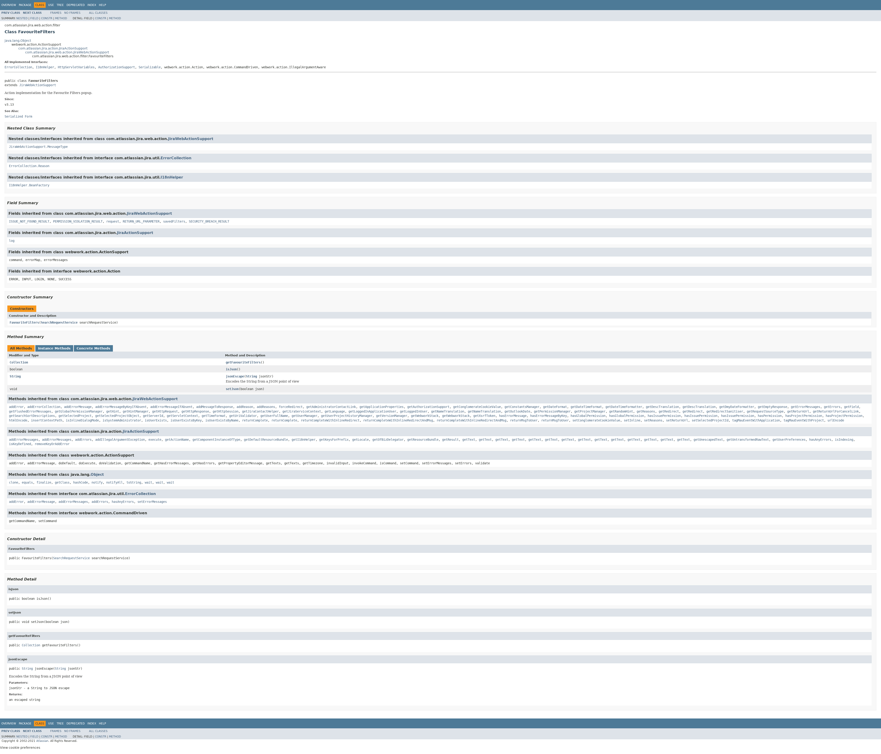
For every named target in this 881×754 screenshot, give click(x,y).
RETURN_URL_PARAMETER (141, 221)
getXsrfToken (484, 416)
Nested (22, 18)
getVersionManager (391, 416)
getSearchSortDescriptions (32, 416)
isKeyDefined (20, 444)
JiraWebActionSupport (37, 85)
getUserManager (304, 416)
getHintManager (135, 411)
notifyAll (114, 482)
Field (34, 18)
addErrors (83, 439)
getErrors (832, 407)
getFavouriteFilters (243, 362)
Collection (19, 362)
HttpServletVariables (76, 67)
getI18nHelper (303, 439)
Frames (55, 12)
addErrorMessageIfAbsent (171, 407)
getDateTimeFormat (586, 407)
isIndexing (844, 439)
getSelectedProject (75, 416)
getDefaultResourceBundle (266, 439)
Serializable (150, 67)
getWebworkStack (424, 416)
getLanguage (335, 411)
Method (61, 18)
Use (51, 5)
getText (468, 439)
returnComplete (255, 420)
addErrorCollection (43, 407)
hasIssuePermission (664, 416)
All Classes (98, 12)
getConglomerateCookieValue (477, 407)
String (15, 376)
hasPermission (770, 416)
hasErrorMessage (513, 416)
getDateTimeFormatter (623, 407)
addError (16, 407)
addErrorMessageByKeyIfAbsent (121, 407)
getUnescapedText (708, 439)
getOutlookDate (517, 411)
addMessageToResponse (214, 407)
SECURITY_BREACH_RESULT (209, 221)
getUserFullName (274, 416)
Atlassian (42, 741)
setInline (632, 420)
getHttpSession (225, 411)
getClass (62, 482)
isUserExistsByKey (186, 420)
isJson (231, 369)
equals (27, 482)
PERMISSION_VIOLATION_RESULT (78, 221)
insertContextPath (46, 420)
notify (97, 482)
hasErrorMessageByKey (548, 416)
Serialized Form (18, 116)
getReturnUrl (798, 411)
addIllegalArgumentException (120, 439)
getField (851, 407)
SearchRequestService (59, 322)
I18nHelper (45, 67)
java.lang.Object (18, 40)
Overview (8, 5)
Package (25, 5)
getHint (112, 411)
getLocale (360, 439)
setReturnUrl (677, 420)
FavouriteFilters (24, 322)
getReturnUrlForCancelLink (836, 411)
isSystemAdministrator (122, 420)
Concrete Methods (93, 348)
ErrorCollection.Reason (29, 166)
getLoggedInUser (413, 411)
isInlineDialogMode (82, 420)
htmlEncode (18, 420)
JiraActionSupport (135, 233)
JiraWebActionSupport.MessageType (38, 147)
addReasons (266, 407)
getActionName (177, 439)
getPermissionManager (552, 411)
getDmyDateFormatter (736, 407)
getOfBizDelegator (388, 439)
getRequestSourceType (765, 411)
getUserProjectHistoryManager (346, 416)
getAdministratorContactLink (331, 407)
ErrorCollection (18, 67)
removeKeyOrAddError (52, 444)
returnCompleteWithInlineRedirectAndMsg (398, 420)
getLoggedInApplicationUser (372, 411)
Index (91, 5)
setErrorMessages (152, 502)
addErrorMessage (78, 407)
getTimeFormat (214, 416)
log (11, 240)
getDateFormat (555, 407)
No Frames (72, 12)
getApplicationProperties (382, 407)
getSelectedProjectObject (117, 416)
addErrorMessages (23, 439)
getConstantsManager (522, 407)
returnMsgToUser (524, 420)
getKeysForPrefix (333, 439)
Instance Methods (54, 348)
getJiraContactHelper (260, 411)
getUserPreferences (789, 439)
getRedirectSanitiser (724, 411)
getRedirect (669, 411)
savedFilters (174, 221)
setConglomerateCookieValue (596, 420)
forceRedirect (291, 407)
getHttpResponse (195, 411)
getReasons (646, 411)
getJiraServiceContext (301, 411)
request (112, 221)
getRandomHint (621, 411)
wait (148, 482)
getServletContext (182, 416)
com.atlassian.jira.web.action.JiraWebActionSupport (67, 52)
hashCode (80, 482)
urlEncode (836, 420)
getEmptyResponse (772, 407)
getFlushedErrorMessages (30, 411)
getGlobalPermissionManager (79, 411)
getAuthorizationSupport (428, 407)
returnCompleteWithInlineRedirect (330, 420)
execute (154, 439)
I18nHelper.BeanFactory (29, 185)
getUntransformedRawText (748, 439)
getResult (450, 439)
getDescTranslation (662, 407)
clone (13, 482)
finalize (43, 482)
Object (97, 474)
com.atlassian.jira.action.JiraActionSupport (52, 48)
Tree (60, 5)
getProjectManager (589, 411)
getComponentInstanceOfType (216, 439)
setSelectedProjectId (710, 420)
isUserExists (156, 420)
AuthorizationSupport (116, 67)
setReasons (653, 420)
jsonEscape (235, 376)
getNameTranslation (447, 411)
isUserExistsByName (221, 420)
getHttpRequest (165, 411)
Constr (46, 18)
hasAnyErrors (820, 439)
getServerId (153, 416)
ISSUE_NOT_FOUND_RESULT (29, 221)
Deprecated (76, 5)
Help (102, 5)
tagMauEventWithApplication (756, 420)
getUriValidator (243, 416)
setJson (232, 389)
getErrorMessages (805, 407)
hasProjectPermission (803, 416)
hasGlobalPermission (588, 416)
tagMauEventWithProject (803, 420)
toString (133, 482)
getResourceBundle (422, 439)
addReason (245, 407)
